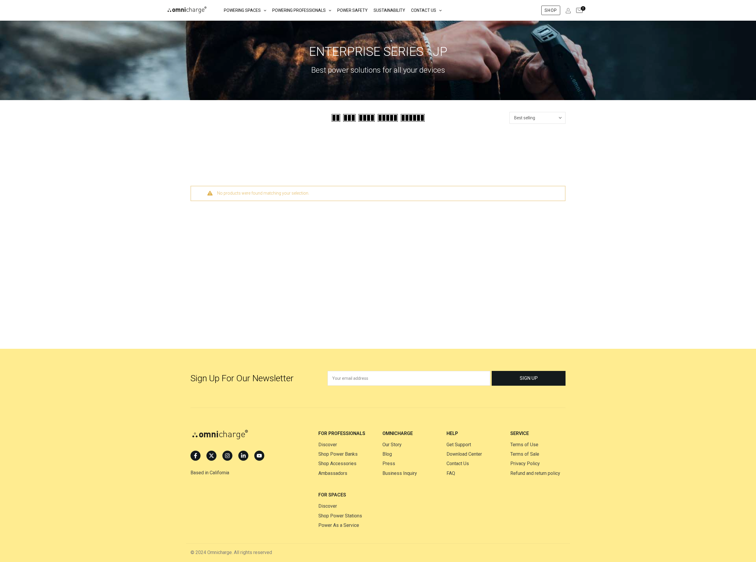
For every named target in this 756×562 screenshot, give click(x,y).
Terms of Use (524, 444)
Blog (387, 454)
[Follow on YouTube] (259, 456)
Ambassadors (332, 473)
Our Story (392, 444)
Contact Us (458, 463)
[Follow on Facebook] (195, 456)
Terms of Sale (524, 454)
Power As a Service (338, 525)
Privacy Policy (525, 463)
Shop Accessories (337, 463)
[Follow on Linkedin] (243, 456)
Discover (327, 444)
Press (388, 463)
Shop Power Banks (338, 454)
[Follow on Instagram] (227, 456)
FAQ (451, 473)
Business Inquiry (399, 473)
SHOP (551, 10)
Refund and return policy (535, 473)
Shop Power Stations (340, 516)
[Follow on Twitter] (211, 456)
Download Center (464, 454)
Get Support (459, 444)
